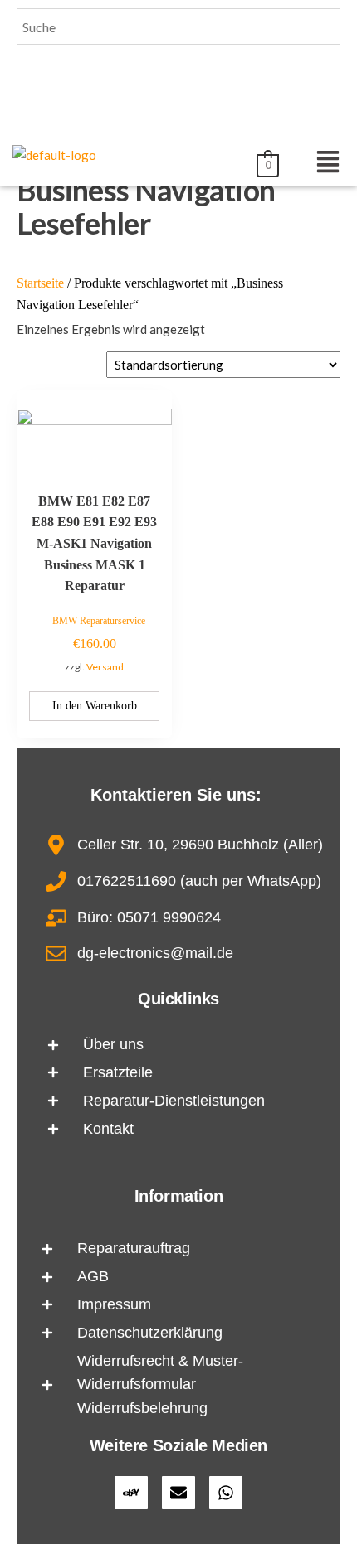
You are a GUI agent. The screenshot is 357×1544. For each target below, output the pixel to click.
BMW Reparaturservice (98, 621)
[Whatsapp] (225, 1492)
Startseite (40, 283)
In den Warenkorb (94, 705)
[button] (327, 162)
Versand (105, 667)
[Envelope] (178, 1492)
